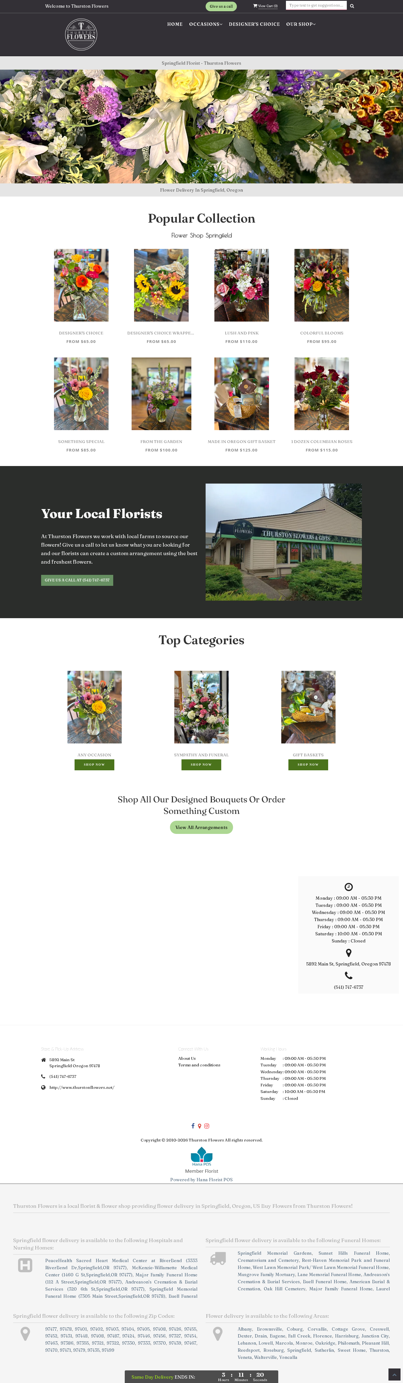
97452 (51, 1336)
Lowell (266, 1343)
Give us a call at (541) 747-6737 (77, 580)
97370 (159, 1343)
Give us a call (221, 6)
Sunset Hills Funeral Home (354, 1253)
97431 (66, 1336)
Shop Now (94, 764)
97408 (159, 1329)
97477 (51, 1329)
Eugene (277, 1336)
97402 (96, 1329)
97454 (190, 1336)
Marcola (284, 1343)
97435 (93, 1350)
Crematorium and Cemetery (268, 1260)
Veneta (245, 1357)
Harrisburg (347, 1336)
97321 (98, 1343)
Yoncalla (288, 1357)
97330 (128, 1343)
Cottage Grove (348, 1329)
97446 (144, 1336)
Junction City (375, 1336)
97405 (143, 1329)
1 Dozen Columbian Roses (322, 441)
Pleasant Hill (375, 1343)
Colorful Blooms (322, 333)
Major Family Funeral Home (341, 1288)
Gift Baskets (308, 754)
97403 (112, 1329)
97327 (175, 1336)
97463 (51, 1343)
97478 (66, 1329)
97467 (190, 1343)
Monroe (304, 1343)
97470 (51, 1350)
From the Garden (161, 441)
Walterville (265, 1357)
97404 (127, 1329)
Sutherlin (324, 1350)
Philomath (348, 1343)
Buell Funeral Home (325, 1281)
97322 (113, 1343)
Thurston (379, 1350)
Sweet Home (352, 1350)
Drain (261, 1336)
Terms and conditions (199, 1064)
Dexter (245, 1336)
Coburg (295, 1329)
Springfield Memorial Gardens (275, 1253)
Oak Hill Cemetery (284, 1288)
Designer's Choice (254, 24)
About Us (187, 1058)
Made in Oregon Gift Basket (242, 441)
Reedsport (249, 1350)
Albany (245, 1329)
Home (175, 24)
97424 (128, 1336)
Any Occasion (94, 754)
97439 (175, 1343)
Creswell (379, 1329)
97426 (175, 1329)
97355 (82, 1343)
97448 (81, 1336)
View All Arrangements (201, 827)
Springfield (299, 1350)
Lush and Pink (242, 333)
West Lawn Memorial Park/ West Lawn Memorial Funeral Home (321, 1267)
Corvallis (317, 1329)
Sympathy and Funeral (201, 754)
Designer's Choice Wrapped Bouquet (161, 333)
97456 (159, 1336)
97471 (65, 1350)
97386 (67, 1343)
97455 (190, 1329)
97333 (144, 1343)
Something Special (81, 441)
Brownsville (269, 1329)
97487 (113, 1336)
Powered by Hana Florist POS (201, 1179)
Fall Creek (299, 1336)
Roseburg (273, 1350)
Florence (322, 1336)
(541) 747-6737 (62, 1076)
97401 (81, 1329)
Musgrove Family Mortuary (266, 1274)
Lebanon (247, 1343)
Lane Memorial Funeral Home (329, 1274)
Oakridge (325, 1343)
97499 (108, 1350)
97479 (79, 1350)
